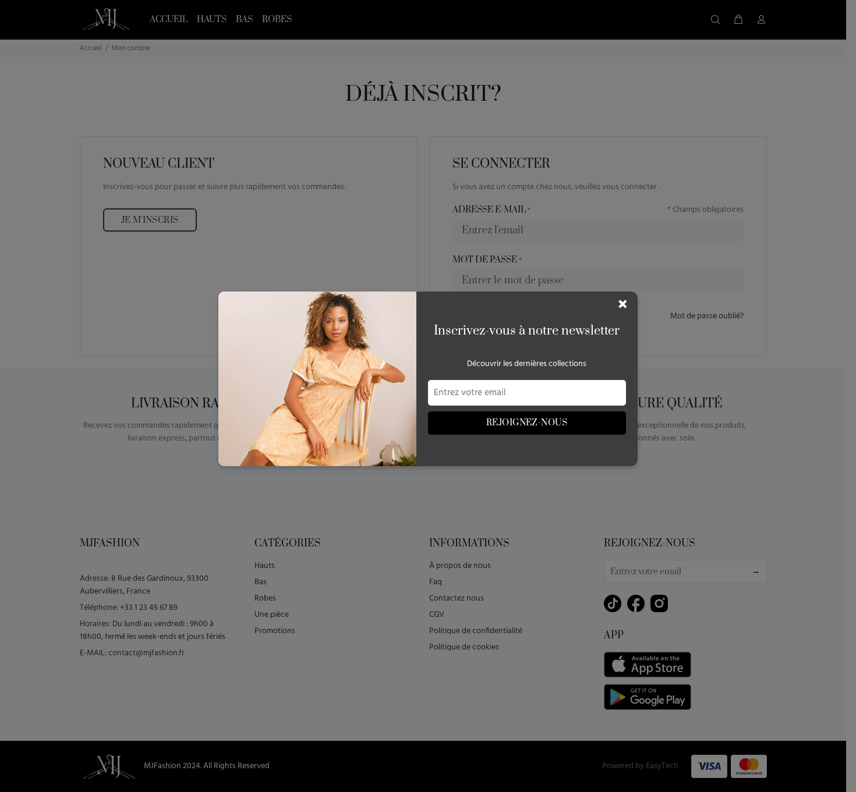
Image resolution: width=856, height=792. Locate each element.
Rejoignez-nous (526, 422)
